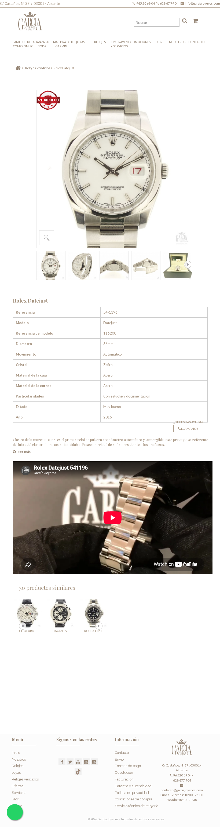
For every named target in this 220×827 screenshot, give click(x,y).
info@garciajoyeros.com (202, 3)
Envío (119, 759)
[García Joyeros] (30, 19)
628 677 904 (182, 780)
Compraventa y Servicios (119, 44)
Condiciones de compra (133, 799)
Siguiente (187, 264)
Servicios (19, 793)
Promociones (138, 42)
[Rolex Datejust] (50, 265)
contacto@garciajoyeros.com (182, 790)
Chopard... (27, 631)
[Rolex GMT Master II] (94, 613)
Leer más (23, 451)
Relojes (100, 42)
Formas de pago (128, 766)
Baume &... (61, 631)
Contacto (196, 42)
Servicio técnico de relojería (136, 806)
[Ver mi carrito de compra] (193, 22)
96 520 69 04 (182, 775)
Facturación (124, 779)
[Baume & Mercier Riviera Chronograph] (61, 613)
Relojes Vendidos (37, 68)
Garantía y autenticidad (133, 786)
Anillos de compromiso (22, 44)
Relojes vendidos (25, 779)
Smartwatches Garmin (61, 44)
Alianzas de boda (42, 44)
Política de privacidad (132, 793)
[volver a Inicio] (18, 68)
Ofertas (17, 786)
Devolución (124, 773)
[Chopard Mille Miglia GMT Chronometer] (28, 613)
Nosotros (177, 42)
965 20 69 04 (146, 3)
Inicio (16, 753)
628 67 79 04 (169, 3)
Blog (158, 42)
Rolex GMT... (94, 631)
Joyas (80, 42)
